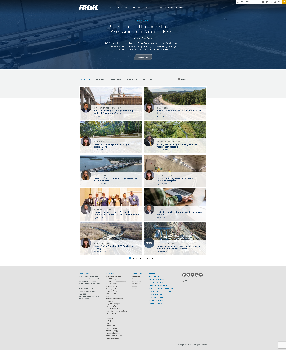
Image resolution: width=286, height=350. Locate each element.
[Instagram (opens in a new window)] (275, 2)
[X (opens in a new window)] (271, 2)
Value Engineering (113, 333)
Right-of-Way (111, 306)
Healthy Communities (114, 299)
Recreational (137, 286)
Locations (169, 8)
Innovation (110, 301)
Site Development (113, 308)
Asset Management (113, 279)
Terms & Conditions (159, 285)
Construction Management (116, 281)
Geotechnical (111, 294)
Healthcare (136, 281)
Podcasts (132, 79)
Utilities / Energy (112, 331)
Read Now (143, 57)
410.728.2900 (84, 299)
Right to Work (156, 301)
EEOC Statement (157, 298)
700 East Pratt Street (87, 291)
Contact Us (284, 2)
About (108, 8)
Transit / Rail (110, 326)
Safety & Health (156, 279)
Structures (110, 316)
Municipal (136, 284)
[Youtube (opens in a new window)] (279, 2)
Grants (108, 296)
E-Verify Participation (160, 292)
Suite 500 (82, 294)
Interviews (115, 79)
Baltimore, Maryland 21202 (89, 296)
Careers (156, 8)
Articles (100, 79)
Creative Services (112, 284)
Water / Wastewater (114, 336)
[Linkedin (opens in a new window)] (263, 2)
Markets (136, 273)
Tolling (108, 321)
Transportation (111, 328)
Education (136, 276)
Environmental (111, 286)
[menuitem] (284, 2)
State (134, 289)
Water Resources (112, 338)
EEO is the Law (156, 295)
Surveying (109, 318)
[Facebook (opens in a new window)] (267, 2)
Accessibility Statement (161, 288)
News (145, 8)
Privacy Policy (156, 282)
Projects (120, 8)
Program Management (115, 303)
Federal (135, 279)
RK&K (89, 7)
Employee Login (156, 304)
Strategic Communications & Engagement (116, 312)
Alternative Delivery (113, 276)
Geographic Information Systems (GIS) (115, 290)
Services (134, 8)
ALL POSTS (85, 79)
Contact (180, 8)
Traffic (108, 323)
